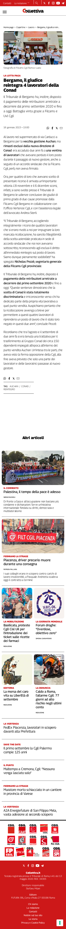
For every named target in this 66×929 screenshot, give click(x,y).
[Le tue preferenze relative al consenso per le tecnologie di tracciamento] (59, 922)
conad (25, 386)
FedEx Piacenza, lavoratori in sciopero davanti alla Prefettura (30, 729)
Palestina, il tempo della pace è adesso (32, 492)
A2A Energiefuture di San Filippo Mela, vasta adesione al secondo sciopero (30, 812)
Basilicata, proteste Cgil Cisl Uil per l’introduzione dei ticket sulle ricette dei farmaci (17, 633)
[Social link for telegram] (63, 3)
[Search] (36, 3)
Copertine (20, 27)
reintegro (9, 389)
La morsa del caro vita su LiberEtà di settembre (16, 695)
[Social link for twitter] (44, 3)
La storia (33, 918)
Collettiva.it (33, 872)
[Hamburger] (5, 12)
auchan (14, 386)
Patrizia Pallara (10, 569)
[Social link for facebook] (49, 3)
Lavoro (31, 27)
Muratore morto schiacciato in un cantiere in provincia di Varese (33, 791)
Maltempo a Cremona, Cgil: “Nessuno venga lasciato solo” (29, 771)
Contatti (7, 3)
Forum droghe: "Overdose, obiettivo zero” (46, 629)
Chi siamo (33, 904)
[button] (48, 128)
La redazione (20, 3)
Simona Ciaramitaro (44, 638)
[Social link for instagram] (53, 3)
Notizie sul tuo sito (33, 915)
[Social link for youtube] (58, 3)
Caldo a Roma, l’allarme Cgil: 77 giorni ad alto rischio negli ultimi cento (48, 699)
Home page (9, 27)
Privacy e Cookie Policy (33, 922)
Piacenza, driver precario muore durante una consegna (27, 562)
